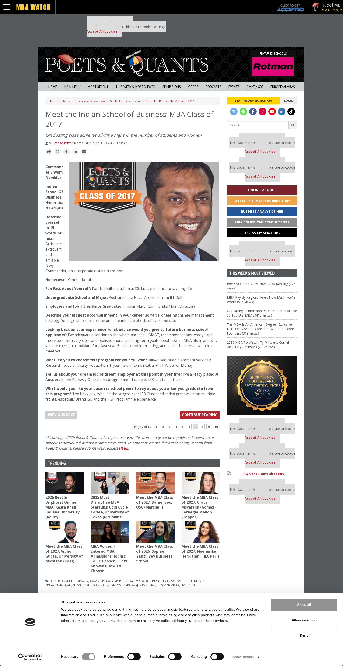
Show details (243, 657)
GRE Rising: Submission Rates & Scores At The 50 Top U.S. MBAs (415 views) (262, 313)
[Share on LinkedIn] (75, 152)
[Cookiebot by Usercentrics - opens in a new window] (30, 656)
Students (115, 101)
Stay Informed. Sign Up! (253, 100)
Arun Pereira (123, 581)
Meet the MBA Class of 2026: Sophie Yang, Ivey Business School (154, 554)
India (156, 581)
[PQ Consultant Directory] (262, 473)
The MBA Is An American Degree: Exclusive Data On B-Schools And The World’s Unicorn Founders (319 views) (260, 328)
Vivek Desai (188, 585)
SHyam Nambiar (168, 585)
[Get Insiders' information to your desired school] (262, 385)
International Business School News (83, 101)
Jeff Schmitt (62, 143)
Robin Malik (99, 585)
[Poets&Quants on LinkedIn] (281, 111)
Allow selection (304, 620)
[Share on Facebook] (66, 152)
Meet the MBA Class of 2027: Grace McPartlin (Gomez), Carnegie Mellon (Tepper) (200, 507)
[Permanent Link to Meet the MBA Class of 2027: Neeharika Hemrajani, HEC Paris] (201, 532)
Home (52, 86)
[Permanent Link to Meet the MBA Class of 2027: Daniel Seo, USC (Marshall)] (155, 483)
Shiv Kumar (147, 585)
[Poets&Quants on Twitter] (234, 111)
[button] (49, 152)
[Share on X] (57, 152)
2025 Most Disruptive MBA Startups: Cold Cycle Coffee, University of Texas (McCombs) (110, 507)
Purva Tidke (81, 585)
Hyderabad (142, 581)
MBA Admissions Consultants (262, 222)
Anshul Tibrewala (75, 581)
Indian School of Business (181, 581)
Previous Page (61, 414)
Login (288, 100)
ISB (204, 581)
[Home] (127, 62)
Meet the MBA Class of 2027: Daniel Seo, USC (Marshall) (154, 502)
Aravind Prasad (101, 581)
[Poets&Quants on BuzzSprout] (243, 111)
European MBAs (282, 86)
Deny (304, 635)
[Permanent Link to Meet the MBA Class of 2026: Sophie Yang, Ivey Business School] (155, 532)
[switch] (134, 656)
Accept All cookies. (103, 31)
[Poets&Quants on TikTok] (291, 111)
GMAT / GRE (255, 86)
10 (216, 427)
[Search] (293, 125)
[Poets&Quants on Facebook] (253, 111)
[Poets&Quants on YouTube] (272, 111)
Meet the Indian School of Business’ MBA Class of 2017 (159, 101)
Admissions (171, 86)
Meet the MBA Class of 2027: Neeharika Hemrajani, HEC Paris (200, 551)
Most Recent (98, 86)
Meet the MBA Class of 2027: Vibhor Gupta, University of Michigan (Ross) (64, 554)
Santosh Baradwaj (124, 585)
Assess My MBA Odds (262, 233)
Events (234, 86)
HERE (123, 448)
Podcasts (213, 86)
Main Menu (72, 86)
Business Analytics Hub (262, 211)
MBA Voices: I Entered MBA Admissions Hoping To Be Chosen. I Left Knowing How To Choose (109, 558)
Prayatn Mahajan (58, 585)
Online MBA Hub (262, 190)
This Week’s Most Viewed (135, 86)
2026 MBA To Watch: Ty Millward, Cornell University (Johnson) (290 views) (258, 344)
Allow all (304, 605)
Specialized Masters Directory (262, 201)
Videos (193, 86)
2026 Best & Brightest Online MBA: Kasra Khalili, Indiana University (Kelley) (63, 507)
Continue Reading (199, 414)
